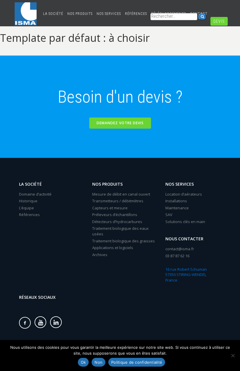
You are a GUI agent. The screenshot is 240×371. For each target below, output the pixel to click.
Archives (99, 254)
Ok (83, 362)
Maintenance (177, 207)
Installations (176, 200)
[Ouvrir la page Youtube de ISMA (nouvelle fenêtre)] (40, 322)
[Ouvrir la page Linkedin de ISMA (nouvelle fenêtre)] (56, 322)
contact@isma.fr (179, 248)
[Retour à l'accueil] (25, 7)
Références (136, 14)
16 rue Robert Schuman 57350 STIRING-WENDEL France (186, 275)
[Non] (233, 355)
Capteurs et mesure (110, 207)
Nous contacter (184, 238)
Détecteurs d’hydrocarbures (117, 221)
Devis (219, 21)
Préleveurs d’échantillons (114, 214)
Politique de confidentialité (136, 362)
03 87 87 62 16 (177, 255)
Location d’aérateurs (183, 194)
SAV (168, 214)
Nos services (109, 14)
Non (98, 362)
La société (53, 14)
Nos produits (79, 14)
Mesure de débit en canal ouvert (121, 194)
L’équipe (26, 207)
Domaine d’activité (35, 194)
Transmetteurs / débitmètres (117, 200)
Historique (28, 200)
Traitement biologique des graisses (123, 241)
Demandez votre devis (120, 122)
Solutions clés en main (185, 221)
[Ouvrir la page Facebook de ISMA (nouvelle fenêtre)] (25, 323)
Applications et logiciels (112, 247)
